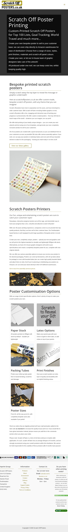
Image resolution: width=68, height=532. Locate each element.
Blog (25, 483)
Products (25, 471)
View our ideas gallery (20, 146)
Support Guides (24, 485)
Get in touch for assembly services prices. (22, 268)
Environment (25, 475)
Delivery (25, 480)
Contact (25, 478)
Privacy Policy (25, 487)
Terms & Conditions (25, 490)
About (25, 473)
